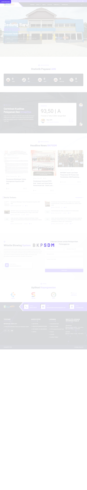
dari (8, 190)
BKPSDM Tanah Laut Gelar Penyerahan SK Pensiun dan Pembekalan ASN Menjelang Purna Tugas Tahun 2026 (25, 211)
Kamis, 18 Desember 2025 (17, 223)
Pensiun (52, 331)
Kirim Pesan (64, 270)
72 (27, 205)
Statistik (49, 4)
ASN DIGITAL (35, 323)
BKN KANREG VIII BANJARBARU (39, 329)
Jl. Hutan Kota (79, 307)
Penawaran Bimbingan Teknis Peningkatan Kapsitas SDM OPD (25, 202)
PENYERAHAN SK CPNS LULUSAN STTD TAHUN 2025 (65, 211)
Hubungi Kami (65, 4)
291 (46, 169)
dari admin (36, 182)
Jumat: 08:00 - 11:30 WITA (73, 328)
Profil (37, 4)
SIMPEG (34, 331)
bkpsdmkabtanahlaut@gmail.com (27, 1)
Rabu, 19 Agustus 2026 (16, 205)
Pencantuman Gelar (54, 323)
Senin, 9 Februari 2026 (65, 170)
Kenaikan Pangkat (54, 337)
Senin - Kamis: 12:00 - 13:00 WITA (75, 333)
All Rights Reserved (78, 347)
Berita (43, 4)
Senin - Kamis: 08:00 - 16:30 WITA (75, 327)
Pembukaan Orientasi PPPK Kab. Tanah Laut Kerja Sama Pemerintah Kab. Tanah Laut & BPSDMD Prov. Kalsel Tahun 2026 (16, 185)
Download (56, 4)
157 (72, 223)
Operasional (69, 325)
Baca (24, 190)
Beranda (32, 4)
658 (18, 178)
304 (31, 223)
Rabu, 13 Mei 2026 (11, 178)
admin (23, 214)
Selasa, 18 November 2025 (57, 223)
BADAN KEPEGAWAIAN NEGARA (39, 326)
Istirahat (68, 331)
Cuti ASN (52, 334)
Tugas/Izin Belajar (54, 326)
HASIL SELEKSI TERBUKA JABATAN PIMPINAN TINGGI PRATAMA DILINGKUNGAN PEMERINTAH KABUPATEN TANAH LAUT (26, 219)
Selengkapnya (78, 197)
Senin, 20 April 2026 (38, 169)
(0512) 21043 (15, 1)
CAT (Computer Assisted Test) (57, 329)
